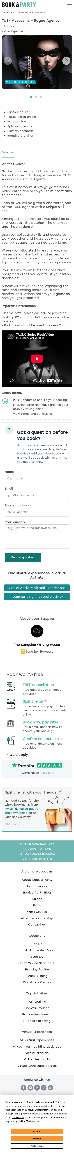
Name (9, 472)
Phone (18, 505)
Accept (37, 1131)
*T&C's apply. (18, 755)
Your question (16, 522)
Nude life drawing (36, 1021)
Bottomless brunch (37, 1014)
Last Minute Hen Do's (37, 950)
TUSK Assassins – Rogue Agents (30, 21)
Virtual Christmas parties (37, 1066)
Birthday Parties (37, 969)
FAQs (37, 905)
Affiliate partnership (37, 918)
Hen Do (37, 944)
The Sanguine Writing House (37, 644)
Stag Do (37, 956)
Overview (8, 152)
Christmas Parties (37, 982)
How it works (37, 886)
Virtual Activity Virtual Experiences (37, 588)
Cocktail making (37, 1008)
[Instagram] (44, 1092)
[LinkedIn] (37, 1092)
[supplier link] (37, 641)
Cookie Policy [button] (18, 1117)
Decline (37, 1138)
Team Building (37, 976)
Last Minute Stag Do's (37, 963)
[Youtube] (30, 1092)
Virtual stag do (37, 1053)
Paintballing (37, 1001)
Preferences (37, 1146)
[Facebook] (23, 1092)
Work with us (37, 911)
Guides (37, 899)
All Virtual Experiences (37, 1040)
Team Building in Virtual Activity (37, 596)
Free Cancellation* (39, 843)
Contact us (37, 924)
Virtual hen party (37, 1059)
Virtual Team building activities (37, 1046)
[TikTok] (50, 1092)
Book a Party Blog (37, 892)
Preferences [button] (33, 1121)
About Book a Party (37, 879)
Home (9, 12)
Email (9, 488)
